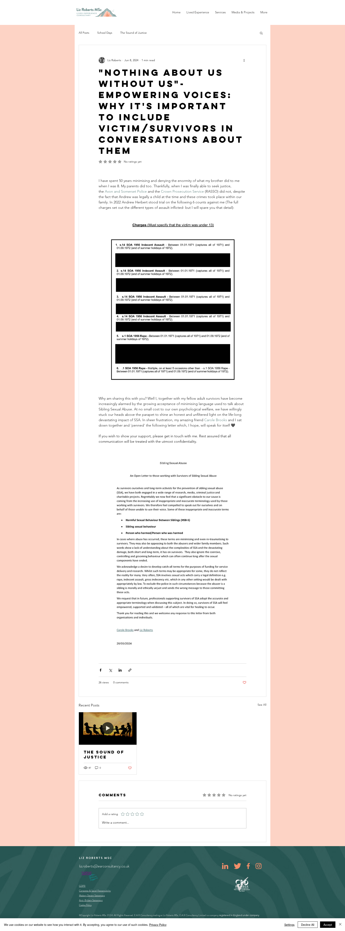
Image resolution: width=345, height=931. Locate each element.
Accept (327, 925)
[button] (261, 32)
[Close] (340, 924)
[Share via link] (130, 670)
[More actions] (244, 60)
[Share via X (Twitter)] (110, 670)
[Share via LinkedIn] (120, 670)
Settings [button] (289, 925)
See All (262, 704)
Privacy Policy (158, 925)
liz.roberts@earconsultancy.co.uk (104, 866)
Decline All (307, 925)
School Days (104, 32)
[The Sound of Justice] (108, 728)
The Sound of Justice (133, 32)
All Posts (84, 32)
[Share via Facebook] (100, 670)
